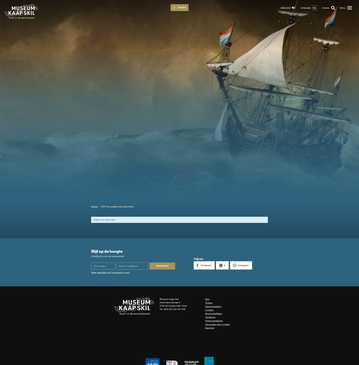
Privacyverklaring (214, 320)
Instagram (243, 265)
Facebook (206, 265)
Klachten (209, 328)
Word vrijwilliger (213, 313)
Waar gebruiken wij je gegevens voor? (110, 272)
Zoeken (326, 8)
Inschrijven (162, 266)
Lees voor (286, 7)
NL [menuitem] (314, 8)
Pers (207, 299)
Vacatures (210, 317)
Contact (209, 310)
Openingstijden (213, 306)
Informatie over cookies (217, 324)
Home (94, 206)
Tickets (182, 7)
